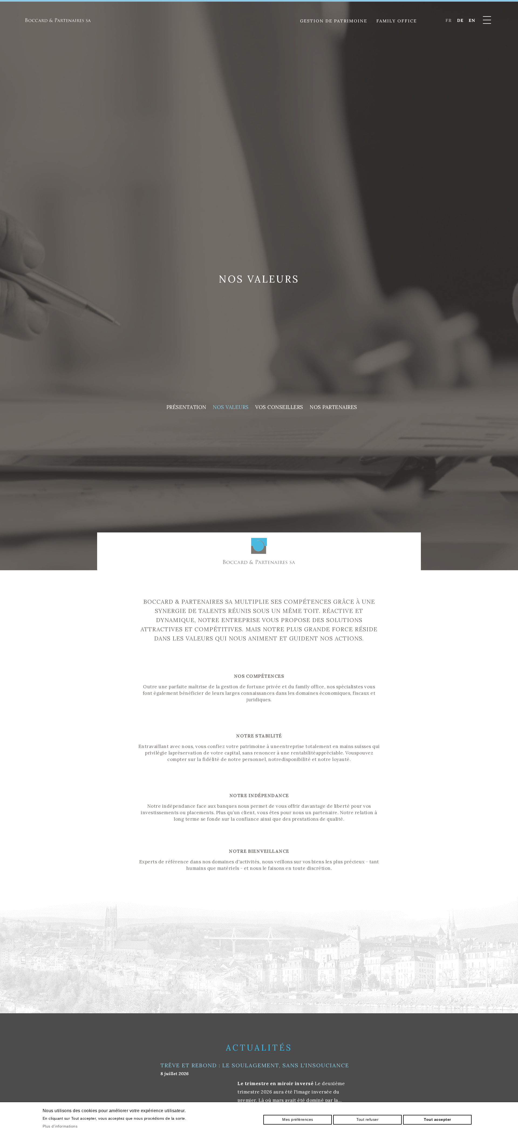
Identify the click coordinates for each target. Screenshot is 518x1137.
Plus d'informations (60, 1126)
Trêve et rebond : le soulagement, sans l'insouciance (255, 1065)
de (460, 20)
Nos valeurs (231, 407)
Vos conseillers (279, 407)
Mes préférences (297, 1119)
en (472, 20)
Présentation (186, 407)
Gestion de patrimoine (333, 21)
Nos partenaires (333, 407)
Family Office (396, 21)
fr (448, 20)
